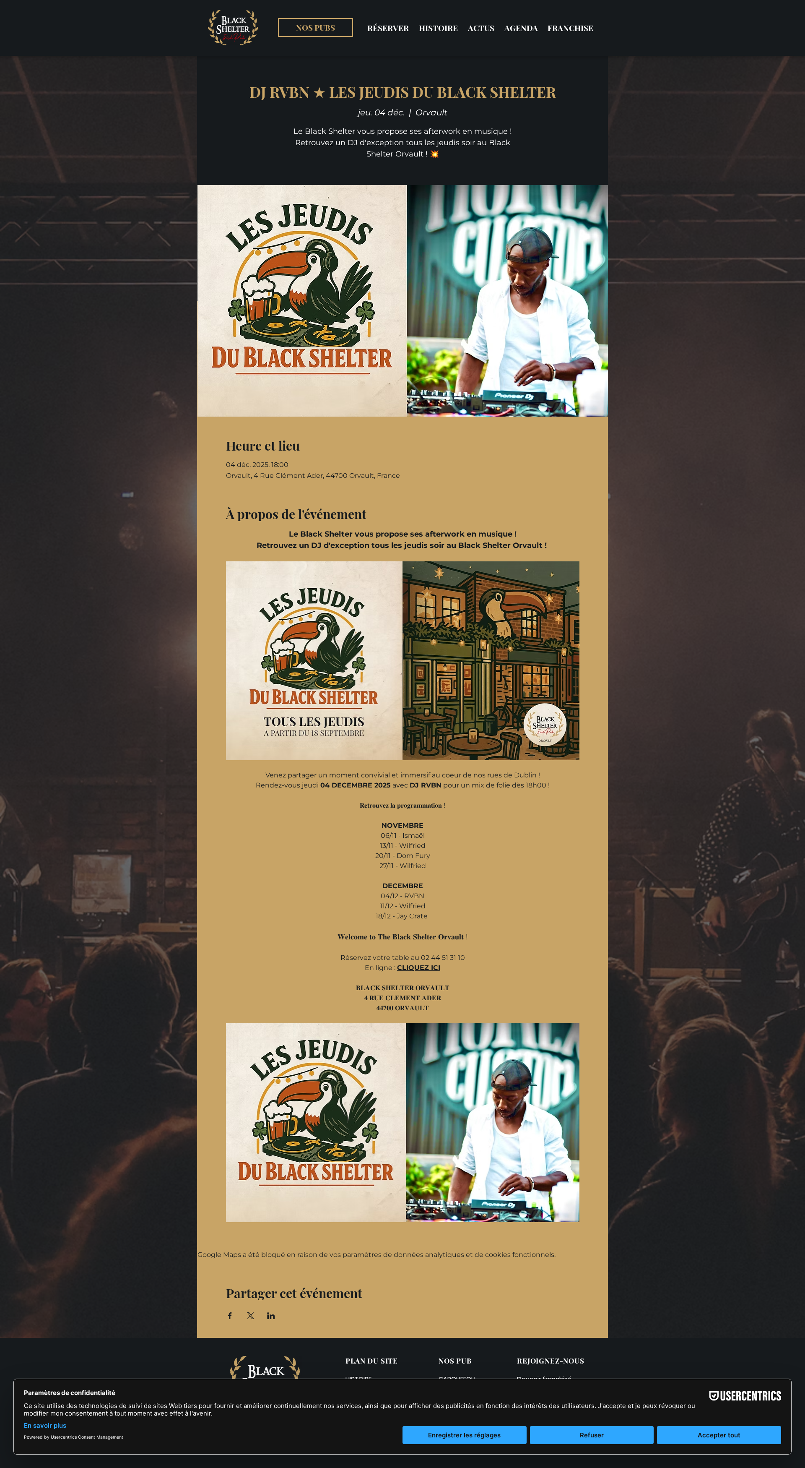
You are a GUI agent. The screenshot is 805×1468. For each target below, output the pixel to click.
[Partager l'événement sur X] (250, 1315)
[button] (315, 27)
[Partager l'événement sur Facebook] (230, 1315)
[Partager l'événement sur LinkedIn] (271, 1315)
